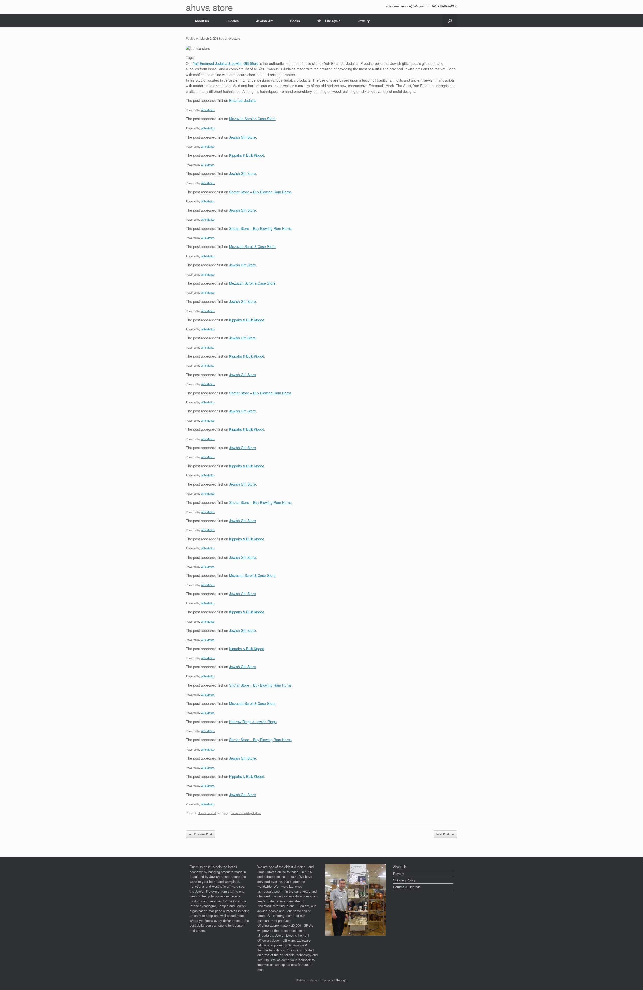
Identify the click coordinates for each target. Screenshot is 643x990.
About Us (202, 20)
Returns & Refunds (407, 886)
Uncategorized (207, 813)
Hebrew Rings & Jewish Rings (253, 721)
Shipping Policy (404, 880)
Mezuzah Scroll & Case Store (252, 118)
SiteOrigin (340, 980)
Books (295, 20)
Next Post (445, 834)
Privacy (398, 873)
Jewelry (364, 20)
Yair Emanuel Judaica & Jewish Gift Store (225, 63)
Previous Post (200, 834)
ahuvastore (232, 38)
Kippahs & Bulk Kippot (246, 155)
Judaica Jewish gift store (246, 813)
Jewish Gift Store (242, 137)
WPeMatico (208, 110)
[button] (449, 20)
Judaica (233, 20)
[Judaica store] (355, 934)
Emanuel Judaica (242, 100)
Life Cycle (332, 20)
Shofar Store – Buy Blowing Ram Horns (260, 191)
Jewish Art (264, 20)
